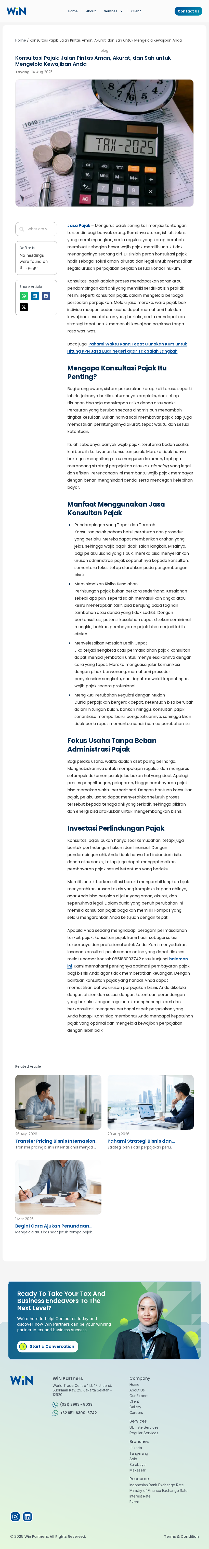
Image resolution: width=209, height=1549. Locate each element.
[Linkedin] (27, 1517)
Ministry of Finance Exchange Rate (158, 1490)
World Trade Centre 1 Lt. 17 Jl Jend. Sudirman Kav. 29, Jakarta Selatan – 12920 (82, 1390)
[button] (24, 296)
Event (134, 1502)
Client (136, 11)
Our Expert (138, 1395)
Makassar (137, 1470)
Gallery (135, 1407)
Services (110, 11)
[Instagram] (15, 1517)
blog (104, 50)
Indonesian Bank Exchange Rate (156, 1485)
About (91, 11)
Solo (133, 1459)
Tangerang (138, 1453)
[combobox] (36, 229)
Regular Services (143, 1433)
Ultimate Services (144, 1427)
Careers (136, 1412)
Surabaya (137, 1464)
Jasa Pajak (78, 225)
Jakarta (135, 1447)
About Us (137, 1390)
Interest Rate (140, 1496)
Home (73, 11)
